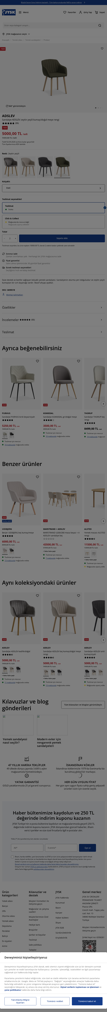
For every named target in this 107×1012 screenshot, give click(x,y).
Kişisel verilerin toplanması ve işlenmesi (79, 987)
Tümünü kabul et (87, 1001)
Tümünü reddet (55, 1001)
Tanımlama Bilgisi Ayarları (20, 1001)
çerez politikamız (12, 990)
